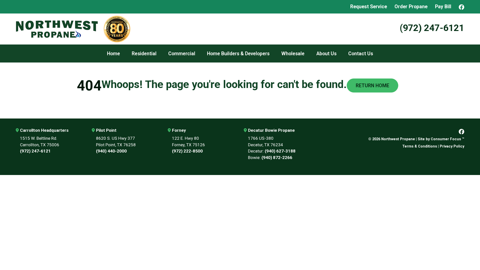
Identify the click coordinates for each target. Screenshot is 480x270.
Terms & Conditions (419, 146)
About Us (326, 53)
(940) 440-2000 (111, 151)
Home (113, 53)
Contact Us (360, 53)
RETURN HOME (372, 85)
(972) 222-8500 (187, 151)
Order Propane (411, 7)
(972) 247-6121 (432, 27)
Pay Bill (443, 7)
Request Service (368, 7)
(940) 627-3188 (280, 151)
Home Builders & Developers (238, 53)
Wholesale (292, 53)
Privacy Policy (452, 146)
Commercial (181, 53)
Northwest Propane (398, 139)
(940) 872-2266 (277, 157)
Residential (144, 53)
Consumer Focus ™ (447, 139)
